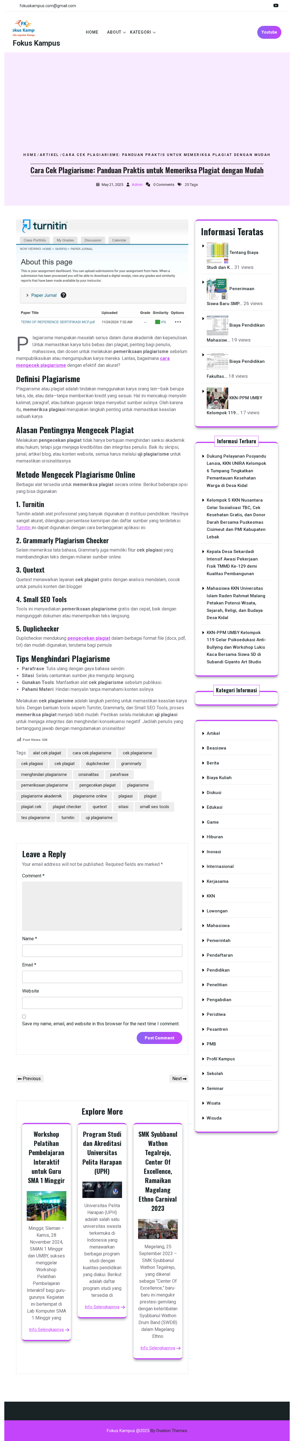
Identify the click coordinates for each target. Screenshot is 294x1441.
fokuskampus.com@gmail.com (48, 5)
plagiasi (126, 796)
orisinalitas (88, 774)
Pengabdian (219, 999)
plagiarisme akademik (41, 796)
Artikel (49, 155)
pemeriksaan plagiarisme (44, 785)
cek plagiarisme (137, 753)
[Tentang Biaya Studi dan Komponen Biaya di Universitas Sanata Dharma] (217, 252)
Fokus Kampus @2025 (147, 1430)
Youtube (269, 32)
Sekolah (215, 1073)
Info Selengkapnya (46, 1329)
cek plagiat (65, 763)
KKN (211, 896)
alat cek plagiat (47, 753)
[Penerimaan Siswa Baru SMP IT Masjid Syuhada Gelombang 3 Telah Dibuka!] (217, 289)
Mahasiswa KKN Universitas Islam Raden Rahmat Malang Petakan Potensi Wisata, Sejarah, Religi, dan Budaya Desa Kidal (236, 603)
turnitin (67, 817)
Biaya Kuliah (219, 777)
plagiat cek (31, 806)
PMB (211, 1044)
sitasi (123, 806)
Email (29, 965)
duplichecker (98, 763)
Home (92, 32)
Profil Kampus (221, 1059)
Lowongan (217, 911)
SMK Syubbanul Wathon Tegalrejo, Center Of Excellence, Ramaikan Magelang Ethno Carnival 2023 (157, 1171)
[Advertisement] (147, 109)
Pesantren (217, 1029)
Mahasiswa (218, 925)
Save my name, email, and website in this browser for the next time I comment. (100, 1023)
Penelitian (217, 984)
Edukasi (215, 807)
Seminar (215, 1088)
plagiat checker (67, 806)
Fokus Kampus (36, 43)
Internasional (220, 866)
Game (213, 822)
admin (137, 184)
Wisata (213, 1103)
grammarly (131, 763)
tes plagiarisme (35, 817)
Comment (33, 876)
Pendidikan (218, 970)
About (114, 32)
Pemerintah (219, 940)
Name (29, 938)
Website (30, 991)
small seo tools (154, 806)
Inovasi (214, 851)
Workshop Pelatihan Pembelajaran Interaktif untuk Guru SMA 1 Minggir (46, 1157)
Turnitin (24, 527)
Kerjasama (218, 881)
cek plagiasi (32, 763)
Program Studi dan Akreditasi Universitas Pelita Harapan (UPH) (102, 1152)
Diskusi (214, 792)
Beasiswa (216, 748)
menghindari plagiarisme (44, 774)
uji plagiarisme (99, 817)
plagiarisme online (90, 796)
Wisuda (214, 1118)
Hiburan (215, 836)
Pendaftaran (220, 955)
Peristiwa (216, 1014)
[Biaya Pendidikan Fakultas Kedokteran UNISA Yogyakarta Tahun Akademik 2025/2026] (217, 361)
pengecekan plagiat (88, 638)
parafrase (119, 774)
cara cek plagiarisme (92, 753)
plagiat (150, 796)
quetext (100, 806)
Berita (213, 763)
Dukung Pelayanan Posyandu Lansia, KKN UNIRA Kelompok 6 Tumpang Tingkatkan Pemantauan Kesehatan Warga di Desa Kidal (236, 471)
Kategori (140, 32)
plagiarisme (138, 785)
